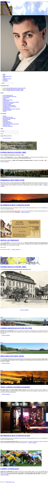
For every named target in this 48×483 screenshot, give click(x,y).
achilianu (5, 116)
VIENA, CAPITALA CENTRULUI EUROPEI (15, 387)
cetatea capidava (6, 97)
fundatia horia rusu (6, 121)
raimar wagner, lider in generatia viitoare (11, 123)
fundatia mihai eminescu (8, 99)
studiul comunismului (7, 109)
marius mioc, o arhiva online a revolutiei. (11, 102)
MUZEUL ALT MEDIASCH (9, 240)
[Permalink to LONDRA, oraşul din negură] (21, 466)
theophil (4, 111)
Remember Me (8, 135)
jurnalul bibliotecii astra (7, 122)
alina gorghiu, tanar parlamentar (9, 118)
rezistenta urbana (6, 107)
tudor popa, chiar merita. (8, 126)
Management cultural (7, 9)
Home (4, 6)
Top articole (5, 13)
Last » (13, 481)
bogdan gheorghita (6, 119)
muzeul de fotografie (7, 104)
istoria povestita (6, 100)
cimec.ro (4, 98)
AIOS (4, 10)
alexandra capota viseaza (8, 117)
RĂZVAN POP (5, 2)
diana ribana (5, 120)
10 (9, 481)
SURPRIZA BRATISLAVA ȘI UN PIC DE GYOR (16, 328)
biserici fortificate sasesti (8, 95)
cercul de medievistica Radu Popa (9, 96)
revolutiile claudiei (6, 125)
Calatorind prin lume (7, 11)
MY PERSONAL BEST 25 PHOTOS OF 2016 (15, 435)
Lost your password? (7, 138)
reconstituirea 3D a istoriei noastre (9, 106)
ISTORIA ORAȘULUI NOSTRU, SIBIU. (13, 267)
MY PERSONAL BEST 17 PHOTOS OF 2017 (15, 205)
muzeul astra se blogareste (8, 103)
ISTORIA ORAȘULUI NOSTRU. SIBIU (17, 88)
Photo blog (5, 12)
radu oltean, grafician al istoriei (9, 105)
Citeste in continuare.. (4, 161)
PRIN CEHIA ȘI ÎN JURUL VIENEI (12, 356)
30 (11, 481)
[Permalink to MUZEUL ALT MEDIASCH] (20, 237)
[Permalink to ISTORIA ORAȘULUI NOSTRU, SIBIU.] (20, 264)
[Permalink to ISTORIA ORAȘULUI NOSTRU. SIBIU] (18, 149)
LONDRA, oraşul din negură (9, 469)
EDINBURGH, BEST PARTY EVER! (12, 180)
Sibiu (4, 8)
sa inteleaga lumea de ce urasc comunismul (11, 108)
